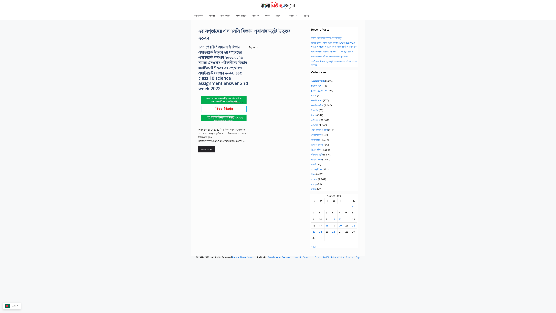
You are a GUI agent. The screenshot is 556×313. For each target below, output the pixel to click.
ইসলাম (267, 15)
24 (320, 231)
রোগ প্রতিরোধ (316, 169)
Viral (314, 95)
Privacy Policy (337, 257)
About (298, 257)
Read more (206, 149)
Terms (318, 257)
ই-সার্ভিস (314, 110)
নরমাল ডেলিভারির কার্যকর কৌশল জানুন (326, 38)
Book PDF (316, 85)
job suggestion (319, 90)
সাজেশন (212, 15)
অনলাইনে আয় (316, 100)
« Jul (313, 246)
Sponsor (350, 257)
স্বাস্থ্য (313, 189)
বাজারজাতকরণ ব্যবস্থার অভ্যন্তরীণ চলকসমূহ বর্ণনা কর (332, 51)
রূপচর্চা (313, 164)
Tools (306, 15)
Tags (357, 257)
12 (333, 219)
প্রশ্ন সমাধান (225, 15)
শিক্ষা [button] (254, 15)
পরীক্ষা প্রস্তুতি (241, 15)
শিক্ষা (313, 174)
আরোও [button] (291, 15)
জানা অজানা (315, 139)
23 (313, 231)
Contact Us (308, 257)
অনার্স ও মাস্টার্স (317, 105)
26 (333, 231)
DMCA (326, 257)
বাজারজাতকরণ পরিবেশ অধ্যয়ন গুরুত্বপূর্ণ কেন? (329, 56)
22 (353, 225)
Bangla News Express (243, 257)
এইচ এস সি (316, 120)
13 (340, 219)
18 (327, 225)
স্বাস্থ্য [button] (278, 15)
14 (346, 219)
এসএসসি (314, 125)
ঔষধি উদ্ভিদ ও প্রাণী (319, 130)
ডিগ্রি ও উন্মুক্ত (317, 144)
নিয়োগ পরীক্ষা (198, 15)
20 (340, 225)
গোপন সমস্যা (316, 135)
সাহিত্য (314, 184)
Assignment (318, 80)
